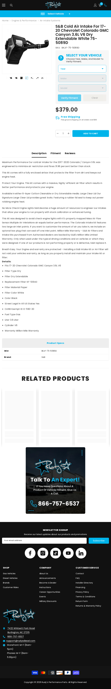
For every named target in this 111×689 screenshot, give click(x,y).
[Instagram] (42, 553)
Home (5, 20)
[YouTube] (68, 553)
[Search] (11, 5)
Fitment (56, 153)
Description (39, 153)
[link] (19, 435)
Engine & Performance (24, 20)
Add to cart (90, 133)
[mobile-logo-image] (53, 5)
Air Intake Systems (50, 20)
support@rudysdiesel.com (20, 640)
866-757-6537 (15, 636)
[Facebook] (30, 553)
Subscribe (99, 540)
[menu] (3, 5)
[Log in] (95, 5)
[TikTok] (55, 553)
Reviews (70, 153)
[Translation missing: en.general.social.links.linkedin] (81, 553)
